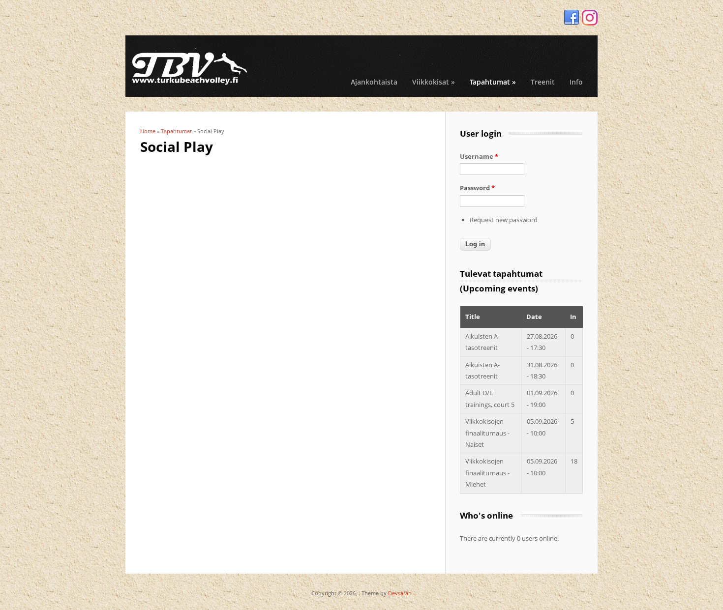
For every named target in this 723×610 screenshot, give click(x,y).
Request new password (504, 219)
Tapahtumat (493, 82)
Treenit (543, 82)
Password (477, 187)
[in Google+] (590, 18)
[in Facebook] (571, 18)
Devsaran (400, 593)
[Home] (189, 67)
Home (147, 131)
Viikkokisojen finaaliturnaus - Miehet (487, 473)
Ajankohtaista (374, 82)
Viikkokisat (433, 82)
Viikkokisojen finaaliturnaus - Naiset (487, 433)
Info (576, 82)
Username (479, 156)
